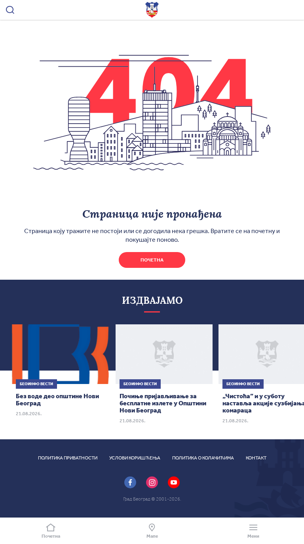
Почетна (152, 260)
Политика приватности (67, 458)
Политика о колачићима (203, 458)
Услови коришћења (134, 458)
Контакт (256, 458)
